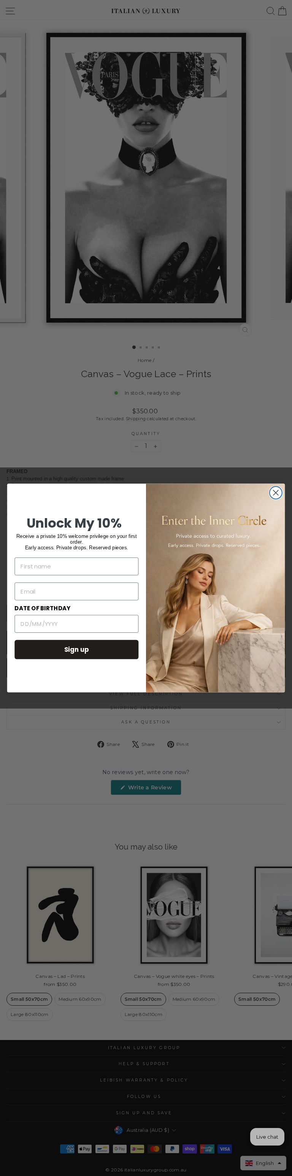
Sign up (76, 649)
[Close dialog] (276, 492)
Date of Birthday (42, 608)
